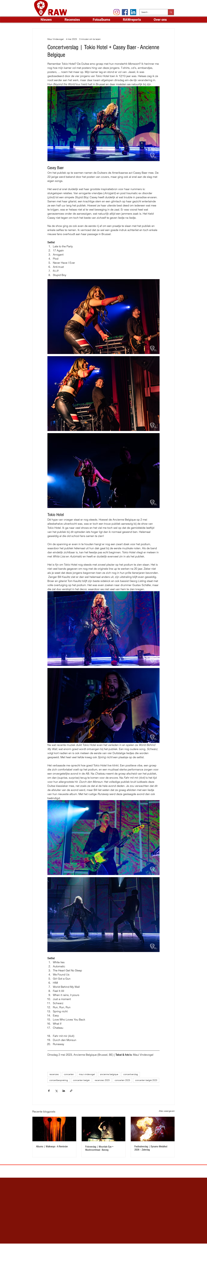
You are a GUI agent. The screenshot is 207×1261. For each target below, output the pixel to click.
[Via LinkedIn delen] (63, 1090)
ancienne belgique (109, 1074)
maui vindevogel (87, 1074)
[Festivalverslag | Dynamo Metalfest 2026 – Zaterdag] (153, 1129)
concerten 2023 (122, 1080)
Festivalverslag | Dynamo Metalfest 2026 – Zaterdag (150, 1148)
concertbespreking (58, 1080)
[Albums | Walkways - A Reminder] (54, 1129)
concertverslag (130, 1074)
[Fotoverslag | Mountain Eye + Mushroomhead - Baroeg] (103, 1129)
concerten (69, 1074)
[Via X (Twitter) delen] (56, 1090)
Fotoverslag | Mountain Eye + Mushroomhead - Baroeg (99, 1148)
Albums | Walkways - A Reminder (52, 1146)
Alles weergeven (167, 1111)
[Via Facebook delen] (48, 1090)
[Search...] (171, 12)
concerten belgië (81, 1080)
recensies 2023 (102, 1080)
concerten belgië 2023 (146, 1080)
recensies (54, 1074)
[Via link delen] (71, 1090)
